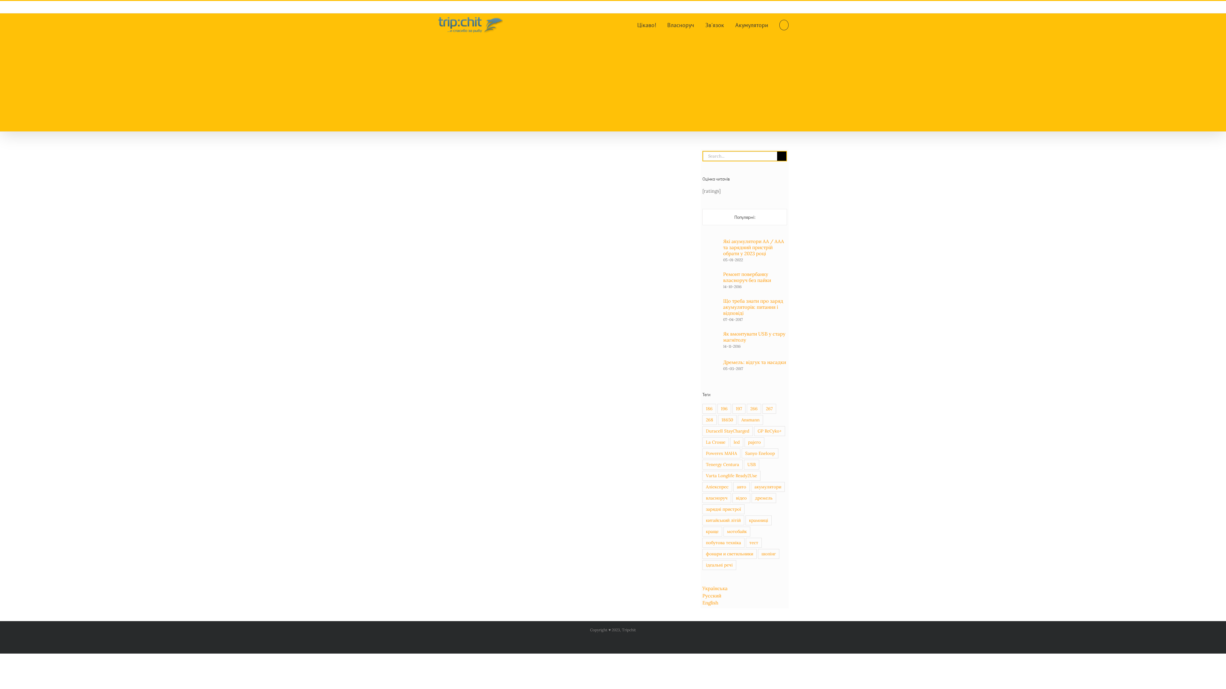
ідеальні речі (719, 565)
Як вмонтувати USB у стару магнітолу (754, 337)
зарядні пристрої (723, 509)
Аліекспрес (717, 487)
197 (739, 408)
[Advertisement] (613, 83)
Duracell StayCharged (727, 431)
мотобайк (737, 531)
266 (754, 408)
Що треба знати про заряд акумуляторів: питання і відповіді (753, 307)
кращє (712, 531)
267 (769, 408)
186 (709, 408)
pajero (754, 442)
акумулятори (767, 487)
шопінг (768, 554)
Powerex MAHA (721, 453)
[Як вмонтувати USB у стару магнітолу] (710, 337)
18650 (727, 420)
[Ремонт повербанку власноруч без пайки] (710, 278)
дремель (764, 498)
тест (753, 542)
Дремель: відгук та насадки (754, 362)
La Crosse (715, 442)
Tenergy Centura (722, 464)
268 (709, 420)
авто (741, 487)
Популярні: (744, 217)
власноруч (717, 498)
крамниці (758, 520)
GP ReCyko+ (770, 431)
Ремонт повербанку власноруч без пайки (747, 277)
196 (724, 408)
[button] (784, 24)
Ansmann (750, 420)
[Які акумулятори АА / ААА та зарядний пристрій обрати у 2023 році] (710, 248)
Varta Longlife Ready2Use (731, 475)
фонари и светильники (729, 554)
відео (741, 498)
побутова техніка (723, 542)
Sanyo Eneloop (760, 453)
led (737, 442)
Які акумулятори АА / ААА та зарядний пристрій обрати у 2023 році (753, 247)
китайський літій (723, 520)
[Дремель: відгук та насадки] (710, 361)
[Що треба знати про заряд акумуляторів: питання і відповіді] (710, 307)
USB (751, 464)
